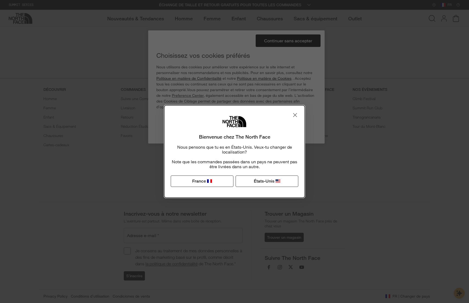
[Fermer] (295, 115)
